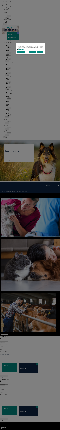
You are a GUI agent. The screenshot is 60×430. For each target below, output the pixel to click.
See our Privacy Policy (21, 49)
